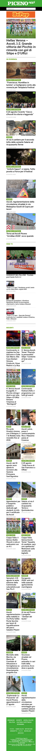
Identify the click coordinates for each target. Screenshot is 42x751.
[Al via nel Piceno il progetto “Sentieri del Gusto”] (28, 608)
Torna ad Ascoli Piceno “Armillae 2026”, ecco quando (20, 234)
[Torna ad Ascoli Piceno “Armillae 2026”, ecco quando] (21, 229)
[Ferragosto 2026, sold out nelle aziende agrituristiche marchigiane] (28, 574)
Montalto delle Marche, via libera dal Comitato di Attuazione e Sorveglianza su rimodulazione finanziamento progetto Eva (13, 664)
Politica (12, 722)
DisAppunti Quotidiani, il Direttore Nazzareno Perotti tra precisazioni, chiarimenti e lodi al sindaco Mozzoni (18, 302)
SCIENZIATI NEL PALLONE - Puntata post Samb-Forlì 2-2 (19, 276)
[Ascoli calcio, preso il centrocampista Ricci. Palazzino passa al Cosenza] (28, 425)
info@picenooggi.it (26, 740)
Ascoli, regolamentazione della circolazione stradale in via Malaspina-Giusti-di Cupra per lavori (20, 205)
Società (9, 137)
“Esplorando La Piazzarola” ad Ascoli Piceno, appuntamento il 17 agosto (13, 700)
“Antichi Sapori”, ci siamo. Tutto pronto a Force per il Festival (20, 170)
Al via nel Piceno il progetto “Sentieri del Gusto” (28, 615)
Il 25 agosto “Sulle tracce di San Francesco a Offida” (28, 466)
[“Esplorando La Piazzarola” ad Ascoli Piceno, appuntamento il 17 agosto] (13, 691)
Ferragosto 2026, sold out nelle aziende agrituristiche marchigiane (27, 582)
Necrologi (27, 731)
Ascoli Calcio (26, 347)
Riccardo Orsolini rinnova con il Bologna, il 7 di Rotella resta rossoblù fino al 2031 (13, 434)
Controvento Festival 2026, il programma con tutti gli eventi (28, 392)
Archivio (21, 733)
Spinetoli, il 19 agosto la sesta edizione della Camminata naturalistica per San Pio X (13, 583)
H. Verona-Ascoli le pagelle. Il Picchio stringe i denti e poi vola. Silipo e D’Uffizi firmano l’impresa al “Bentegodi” (13, 396)
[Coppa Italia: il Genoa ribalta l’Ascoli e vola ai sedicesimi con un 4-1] (13, 533)
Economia (25, 575)
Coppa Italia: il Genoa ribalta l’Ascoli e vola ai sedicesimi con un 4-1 (13, 542)
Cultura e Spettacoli (13, 80)
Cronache (11, 720)
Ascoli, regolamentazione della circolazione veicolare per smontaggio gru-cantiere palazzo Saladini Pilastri (29, 703)
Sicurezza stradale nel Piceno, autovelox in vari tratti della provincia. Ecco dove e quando (28, 661)
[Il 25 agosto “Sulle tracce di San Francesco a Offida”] (28, 459)
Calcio (9, 426)
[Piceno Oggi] (21, 5)
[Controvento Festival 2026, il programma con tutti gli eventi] (28, 384)
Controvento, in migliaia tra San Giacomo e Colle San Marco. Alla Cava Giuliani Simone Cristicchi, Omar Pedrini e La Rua (13, 358)
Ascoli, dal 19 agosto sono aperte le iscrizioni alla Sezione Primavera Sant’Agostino (12, 469)
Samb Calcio (20, 729)
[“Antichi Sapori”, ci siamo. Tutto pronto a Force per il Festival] (21, 165)
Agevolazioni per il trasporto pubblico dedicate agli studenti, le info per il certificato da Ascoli (13, 508)
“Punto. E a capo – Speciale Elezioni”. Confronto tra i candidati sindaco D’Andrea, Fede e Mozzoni (20, 317)
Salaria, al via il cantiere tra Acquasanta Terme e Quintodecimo (27, 505)
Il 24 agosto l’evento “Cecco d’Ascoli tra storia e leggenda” (20, 113)
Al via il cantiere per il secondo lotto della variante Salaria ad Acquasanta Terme (20, 142)
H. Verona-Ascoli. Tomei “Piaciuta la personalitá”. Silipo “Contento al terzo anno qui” (28, 355)
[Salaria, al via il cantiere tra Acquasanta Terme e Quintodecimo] (28, 497)
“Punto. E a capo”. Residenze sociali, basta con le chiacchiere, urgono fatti (20, 288)
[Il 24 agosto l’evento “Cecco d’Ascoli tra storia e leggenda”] (21, 107)
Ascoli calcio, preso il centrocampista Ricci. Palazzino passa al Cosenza (28, 434)
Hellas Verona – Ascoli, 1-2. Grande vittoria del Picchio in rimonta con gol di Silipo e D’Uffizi (21, 47)
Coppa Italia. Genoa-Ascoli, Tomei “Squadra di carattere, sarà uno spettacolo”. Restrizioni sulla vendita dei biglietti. (28, 545)
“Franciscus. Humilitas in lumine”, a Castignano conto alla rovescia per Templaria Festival (21, 85)
